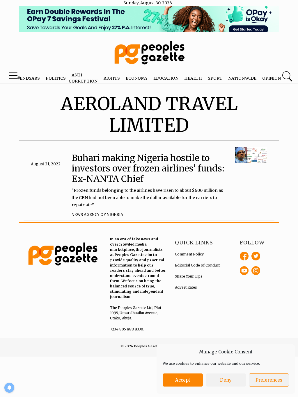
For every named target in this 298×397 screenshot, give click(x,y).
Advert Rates (186, 287)
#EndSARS (28, 78)
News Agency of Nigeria (97, 214)
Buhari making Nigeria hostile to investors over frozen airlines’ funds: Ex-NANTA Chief (148, 168)
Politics (56, 78)
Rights (111, 78)
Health (193, 78)
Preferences (269, 380)
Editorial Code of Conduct (197, 265)
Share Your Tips (189, 276)
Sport (215, 78)
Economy (137, 78)
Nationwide (242, 78)
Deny (226, 380)
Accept (182, 380)
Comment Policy (189, 254)
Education (165, 78)
